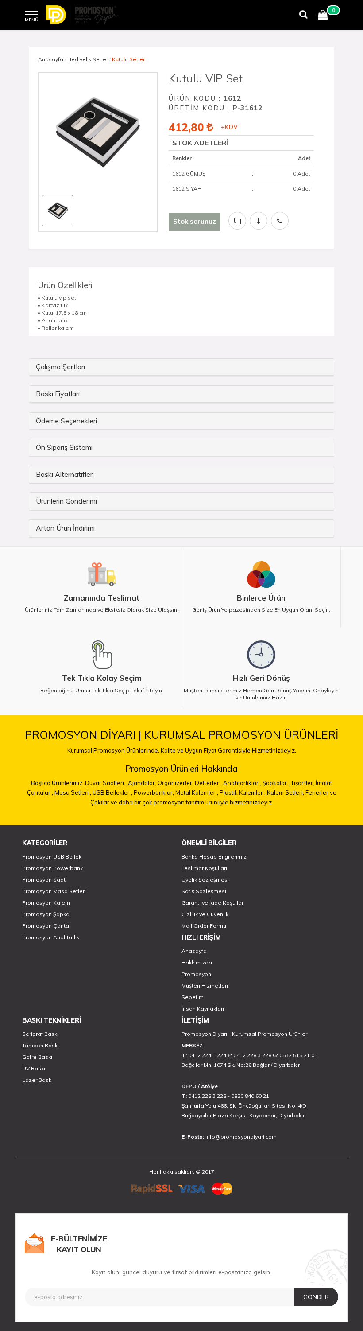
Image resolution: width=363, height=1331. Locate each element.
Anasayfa (50, 59)
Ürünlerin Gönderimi (66, 500)
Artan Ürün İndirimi (65, 527)
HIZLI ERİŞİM (201, 937)
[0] (323, 16)
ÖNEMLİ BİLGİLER (209, 843)
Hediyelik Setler (87, 59)
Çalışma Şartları (60, 366)
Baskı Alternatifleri (65, 474)
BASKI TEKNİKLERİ (51, 1020)
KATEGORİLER (44, 843)
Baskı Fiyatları (58, 393)
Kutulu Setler (128, 59)
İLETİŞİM (195, 1020)
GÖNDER (316, 1297)
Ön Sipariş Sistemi (64, 447)
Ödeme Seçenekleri (66, 420)
